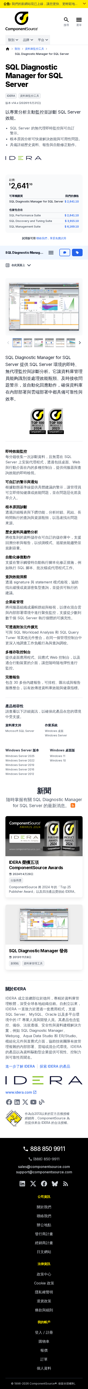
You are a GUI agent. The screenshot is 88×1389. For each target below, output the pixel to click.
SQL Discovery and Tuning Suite (30, 221)
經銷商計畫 (44, 1243)
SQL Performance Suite (25, 215)
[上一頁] (15, 307)
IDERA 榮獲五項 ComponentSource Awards (36, 865)
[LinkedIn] (22, 1183)
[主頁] (7, 49)
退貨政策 (44, 1301)
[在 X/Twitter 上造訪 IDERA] (25, 1102)
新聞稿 (15, 963)
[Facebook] (44, 1183)
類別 (11, 40)
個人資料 (44, 1368)
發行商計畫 (44, 1234)
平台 (41, 40)
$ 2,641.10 (72, 201)
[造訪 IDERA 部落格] (41, 1102)
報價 (44, 1350)
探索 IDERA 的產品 (55, 1066)
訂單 (44, 1359)
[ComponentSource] (21, 21)
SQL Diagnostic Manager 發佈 (38, 950)
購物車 (44, 1341)
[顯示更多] (84, 3)
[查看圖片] (17, 342)
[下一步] (73, 307)
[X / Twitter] (33, 1183)
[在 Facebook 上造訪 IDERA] (9, 1102)
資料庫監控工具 (34, 48)
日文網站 (44, 1251)
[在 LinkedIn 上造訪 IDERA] (17, 1102)
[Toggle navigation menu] (51, 252)
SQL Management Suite (25, 226)
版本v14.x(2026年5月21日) (23, 103)
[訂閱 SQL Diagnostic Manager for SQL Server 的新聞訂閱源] (73, 805)
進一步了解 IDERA (20, 1066)
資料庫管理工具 (33, 963)
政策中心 (44, 1274)
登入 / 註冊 (44, 1332)
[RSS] (65, 1183)
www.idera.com (18, 1092)
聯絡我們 (44, 1216)
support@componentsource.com (44, 1172)
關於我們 (44, 1207)
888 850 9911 (47, 1148)
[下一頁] (80, 342)
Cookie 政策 (44, 1283)
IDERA (11, 95)
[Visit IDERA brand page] (23, 158)
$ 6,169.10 (72, 226)
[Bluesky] (54, 1183)
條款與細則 (44, 1310)
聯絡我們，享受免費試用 (51, 238)
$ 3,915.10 (72, 221)
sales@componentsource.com (44, 1166)
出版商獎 (16, 880)
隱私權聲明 (44, 1292)
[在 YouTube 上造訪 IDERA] (33, 1102)
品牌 (26, 40)
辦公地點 (44, 1225)
